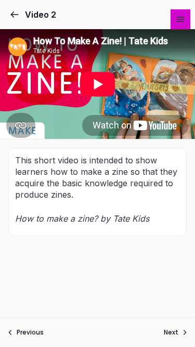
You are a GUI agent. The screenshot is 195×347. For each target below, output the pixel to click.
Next (171, 332)
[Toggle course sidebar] (180, 19)
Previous (30, 332)
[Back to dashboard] (14, 14)
